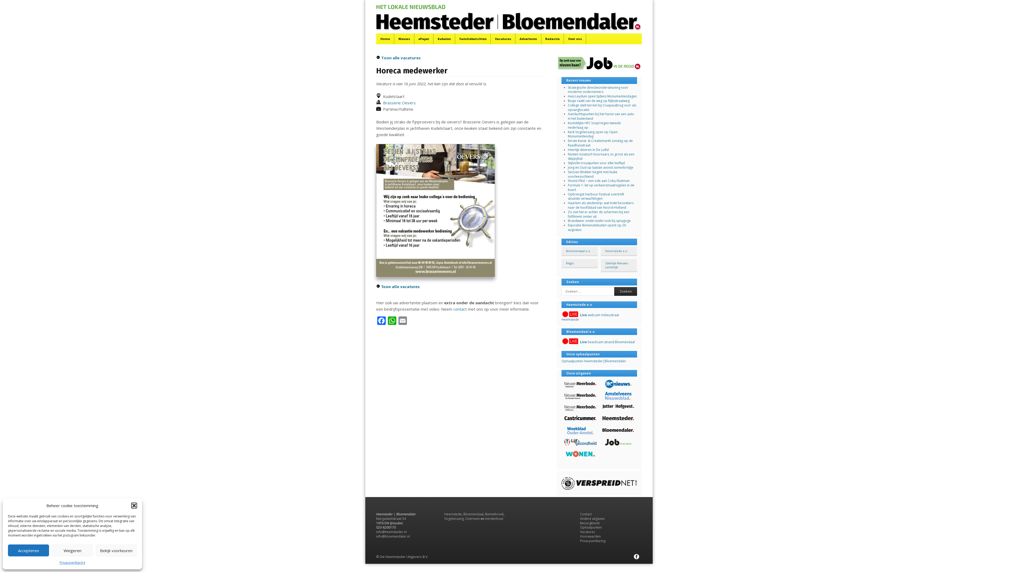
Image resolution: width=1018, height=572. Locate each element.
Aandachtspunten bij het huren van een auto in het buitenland (601, 116)
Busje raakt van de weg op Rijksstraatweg (599, 101)
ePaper (423, 39)
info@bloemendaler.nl (393, 536)
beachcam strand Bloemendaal (607, 342)
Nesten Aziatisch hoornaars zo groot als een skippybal (601, 156)
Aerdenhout (494, 518)
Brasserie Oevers (398, 102)
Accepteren (28, 550)
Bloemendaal (473, 514)
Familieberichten (473, 39)
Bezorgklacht (590, 523)
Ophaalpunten (591, 527)
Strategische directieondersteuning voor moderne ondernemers (598, 89)
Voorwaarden (590, 536)
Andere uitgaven (592, 518)
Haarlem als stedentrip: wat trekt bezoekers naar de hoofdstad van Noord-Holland (601, 205)
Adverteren (528, 39)
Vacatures (503, 39)
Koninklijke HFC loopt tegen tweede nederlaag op (594, 125)
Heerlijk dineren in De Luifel (588, 150)
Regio (570, 263)
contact (460, 309)
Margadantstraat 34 (391, 518)
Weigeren (72, 550)
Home (385, 39)
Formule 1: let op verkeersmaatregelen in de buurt (601, 187)
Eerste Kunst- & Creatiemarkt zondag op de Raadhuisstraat (600, 143)
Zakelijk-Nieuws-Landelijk (617, 265)
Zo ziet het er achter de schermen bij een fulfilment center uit (598, 214)
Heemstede (453, 514)
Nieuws (404, 39)
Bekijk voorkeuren (116, 550)
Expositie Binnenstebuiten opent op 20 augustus (597, 227)
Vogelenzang (454, 518)
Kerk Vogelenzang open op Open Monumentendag (593, 134)
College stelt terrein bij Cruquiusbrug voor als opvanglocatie (602, 107)
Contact (586, 514)
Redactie (552, 39)
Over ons (575, 39)
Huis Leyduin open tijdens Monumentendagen (602, 96)
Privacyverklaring (72, 562)
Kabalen (444, 39)
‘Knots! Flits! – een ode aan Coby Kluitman (599, 180)
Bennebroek (494, 514)
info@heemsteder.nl (391, 532)
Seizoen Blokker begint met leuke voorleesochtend (592, 174)
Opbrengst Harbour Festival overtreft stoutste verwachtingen (596, 196)
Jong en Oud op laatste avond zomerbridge (600, 167)
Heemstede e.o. (616, 251)
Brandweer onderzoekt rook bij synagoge (599, 220)
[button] (134, 505)
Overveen (472, 518)
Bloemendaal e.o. (578, 251)
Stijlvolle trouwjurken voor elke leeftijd (596, 163)
